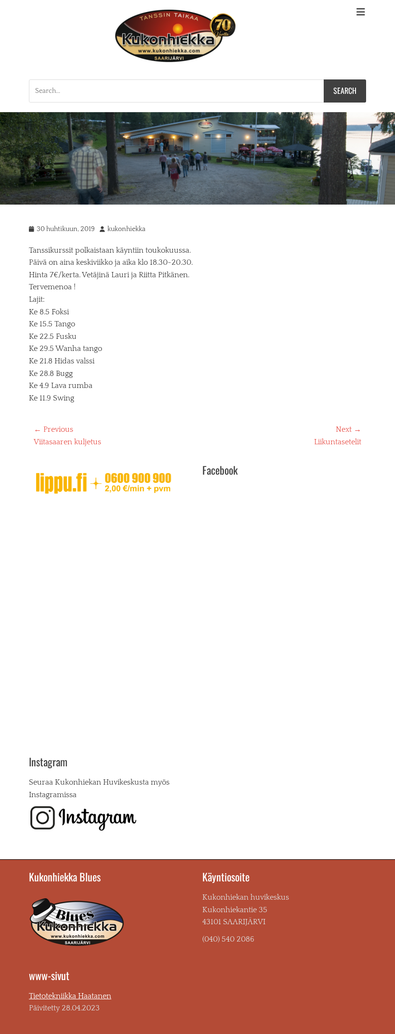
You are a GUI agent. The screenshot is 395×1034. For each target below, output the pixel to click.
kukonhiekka (126, 229)
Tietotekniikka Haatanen (70, 996)
